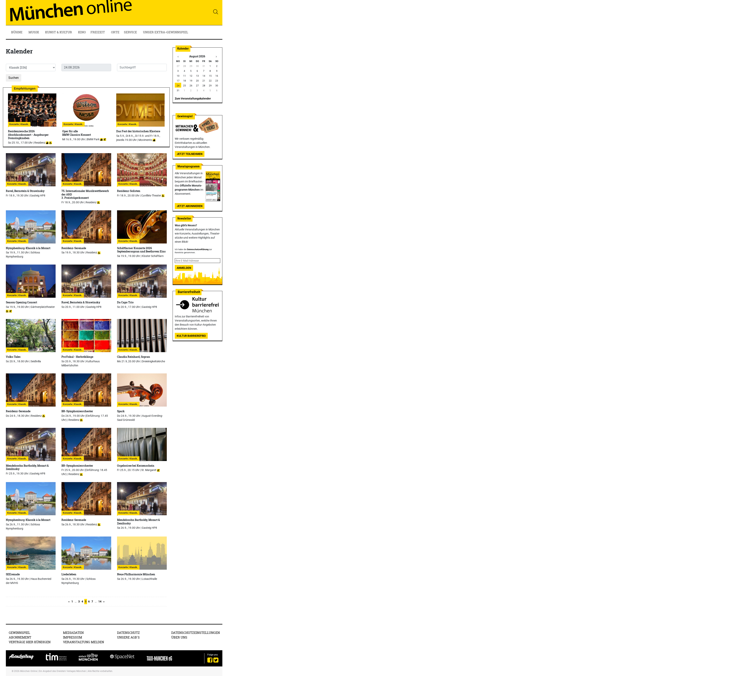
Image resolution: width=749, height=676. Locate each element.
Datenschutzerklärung (198, 249)
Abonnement (20, 637)
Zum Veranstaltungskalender (193, 98)
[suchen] (215, 12)
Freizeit (98, 32)
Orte (115, 32)
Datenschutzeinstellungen (195, 633)
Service (131, 32)
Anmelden (184, 267)
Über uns (179, 637)
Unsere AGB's (128, 637)
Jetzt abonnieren (189, 206)
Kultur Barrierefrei (191, 335)
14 (99, 601)
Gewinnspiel (19, 633)
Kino (82, 32)
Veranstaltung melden (83, 642)
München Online (28, 671)
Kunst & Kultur (59, 32)
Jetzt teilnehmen (189, 153)
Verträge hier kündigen (30, 642)
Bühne (17, 32)
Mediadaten (73, 633)
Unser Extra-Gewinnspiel (165, 32)
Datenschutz (128, 633)
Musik (34, 32)
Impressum (72, 637)
